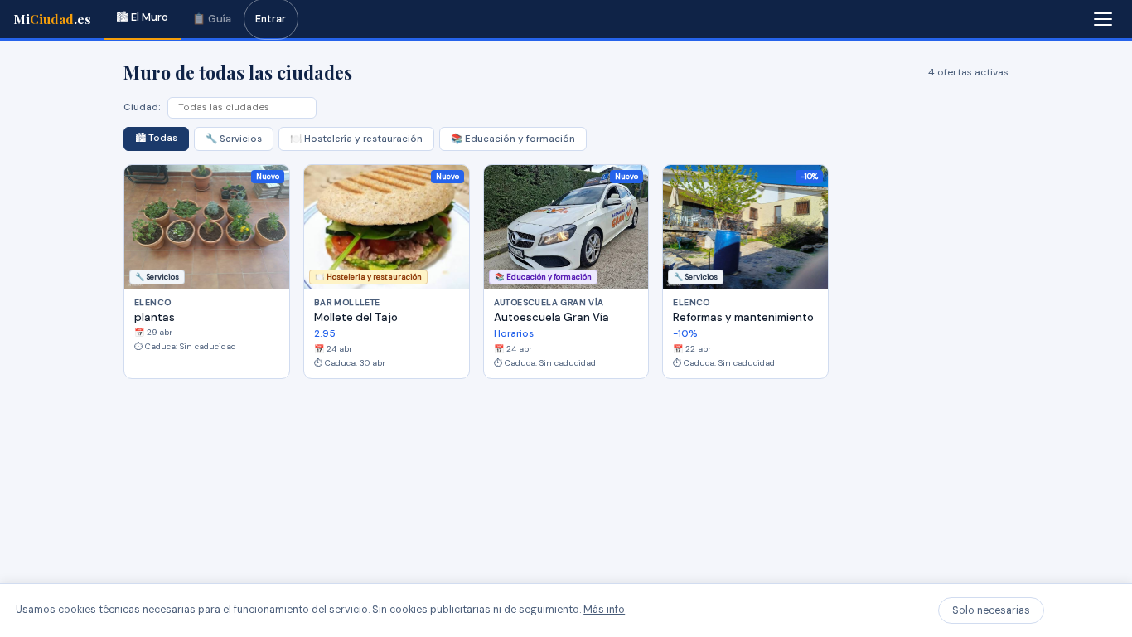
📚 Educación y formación (513, 139)
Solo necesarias (991, 610)
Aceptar (1083, 610)
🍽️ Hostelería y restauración (356, 139)
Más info (604, 609)
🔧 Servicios (234, 139)
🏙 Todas (156, 138)
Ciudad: (142, 107)
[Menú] (1103, 19)
